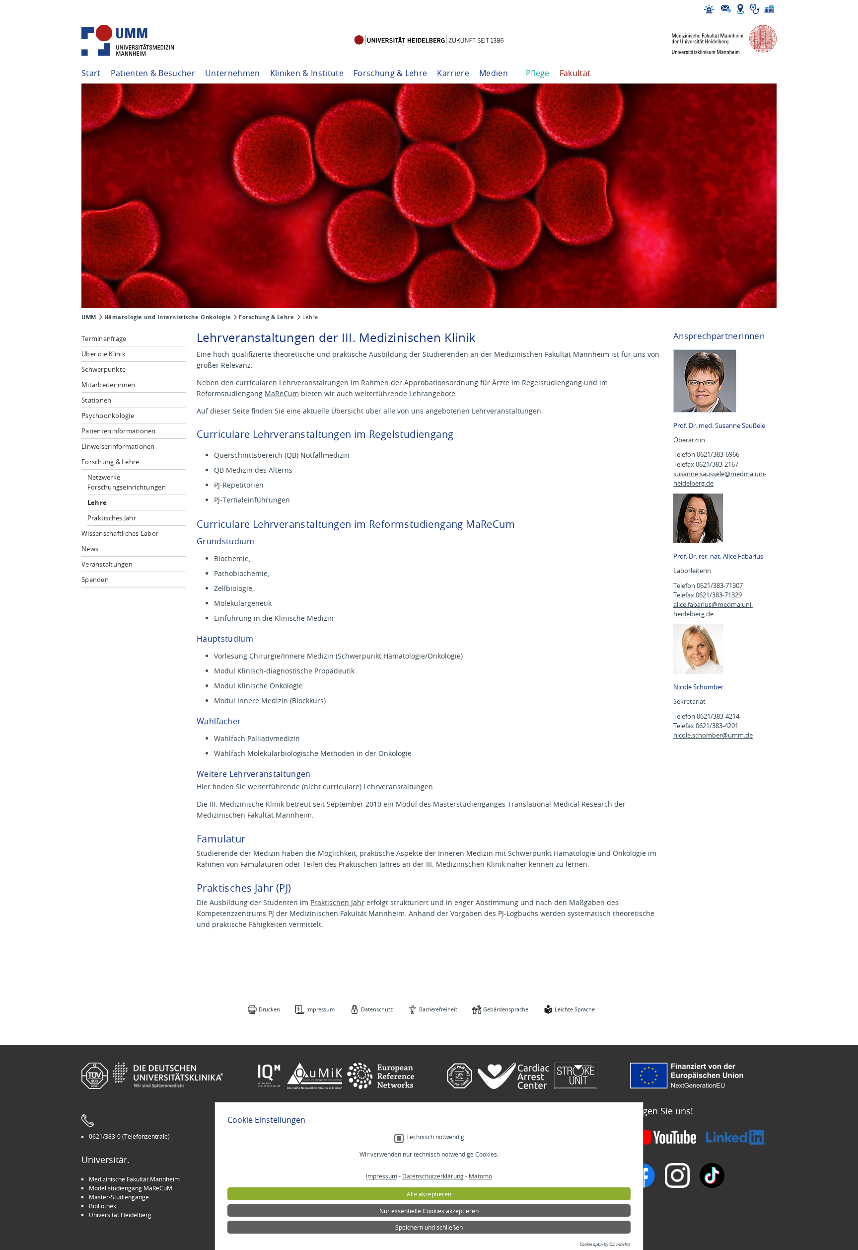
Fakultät (575, 73)
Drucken (269, 1009)
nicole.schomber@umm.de (713, 735)
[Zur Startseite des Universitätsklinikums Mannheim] (141, 40)
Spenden (95, 579)
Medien (493, 73)
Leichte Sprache (575, 1009)
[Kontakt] (726, 9)
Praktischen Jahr (337, 902)
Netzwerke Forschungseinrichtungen (126, 482)
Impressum (320, 1009)
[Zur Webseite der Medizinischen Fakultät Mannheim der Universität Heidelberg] (717, 40)
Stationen (96, 400)
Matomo (480, 1176)
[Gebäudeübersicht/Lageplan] (740, 9)
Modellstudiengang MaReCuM (130, 1188)
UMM (88, 317)
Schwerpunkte (103, 369)
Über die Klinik (103, 353)
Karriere (453, 73)
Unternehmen (232, 73)
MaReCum (282, 393)
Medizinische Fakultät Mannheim (134, 1179)
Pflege (538, 73)
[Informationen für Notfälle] (709, 9)
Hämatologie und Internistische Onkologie (167, 317)
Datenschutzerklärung (433, 1176)
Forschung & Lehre (390, 73)
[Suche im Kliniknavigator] (755, 9)
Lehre (97, 502)
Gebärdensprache (505, 1009)
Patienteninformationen (118, 430)
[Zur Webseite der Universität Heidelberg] (429, 40)
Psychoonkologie (107, 415)
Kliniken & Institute (307, 73)
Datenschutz (377, 1009)
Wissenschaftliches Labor (119, 533)
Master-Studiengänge (119, 1197)
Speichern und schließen (429, 1227)
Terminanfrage (103, 338)
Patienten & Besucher (153, 73)
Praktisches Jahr (111, 517)
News (89, 548)
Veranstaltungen (107, 564)
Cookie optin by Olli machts (605, 1245)
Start (91, 73)
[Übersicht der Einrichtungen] (769, 9)
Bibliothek (102, 1206)
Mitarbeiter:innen (108, 384)
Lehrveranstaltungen (398, 786)
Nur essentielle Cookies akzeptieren (429, 1211)
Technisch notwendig (435, 1137)
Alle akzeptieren (429, 1194)
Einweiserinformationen (118, 446)
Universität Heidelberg (120, 1215)
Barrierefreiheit (438, 1009)
